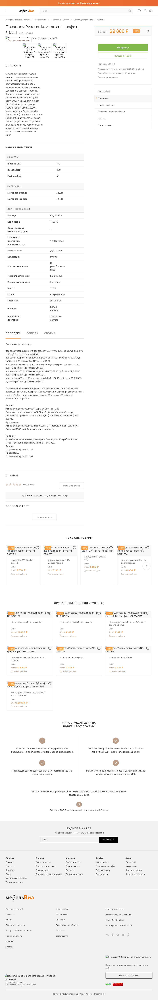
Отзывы (101, 118)
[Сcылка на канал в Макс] (117, 934)
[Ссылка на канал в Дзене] (123, 934)
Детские (70, 870)
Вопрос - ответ (105, 125)
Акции (9, 919)
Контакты (60, 930)
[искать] (130, 11)
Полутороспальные (45, 866)
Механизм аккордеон (16, 878)
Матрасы (70, 858)
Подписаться (108, 839)
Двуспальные (42, 870)
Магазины (61, 919)
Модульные (131, 866)
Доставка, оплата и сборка (111, 111)
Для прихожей (103, 870)
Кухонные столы (134, 870)
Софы (8, 874)
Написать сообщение (129, 975)
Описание (103, 98)
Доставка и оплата (15, 925)
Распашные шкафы (105, 866)
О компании (61, 914)
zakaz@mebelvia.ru (115, 920)
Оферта (9, 941)
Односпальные (43, 862)
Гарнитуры (131, 862)
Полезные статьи (14, 935)
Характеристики (106, 105)
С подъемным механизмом (48, 874)
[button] (146, 566)
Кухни (128, 858)
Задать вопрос (45, 517)
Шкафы (99, 858)
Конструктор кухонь (135, 874)
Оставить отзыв (71, 485)
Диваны (10, 858)
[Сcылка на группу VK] (107, 934)
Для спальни (102, 874)
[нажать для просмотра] (29, 48)
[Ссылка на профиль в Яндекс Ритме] (128, 934)
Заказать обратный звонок (119, 914)
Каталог (10, 914)
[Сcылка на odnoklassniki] (112, 934)
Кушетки (10, 870)
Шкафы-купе (102, 862)
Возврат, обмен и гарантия (19, 930)
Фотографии (104, 91)
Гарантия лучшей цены (67, 925)
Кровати (39, 858)
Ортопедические (14, 882)
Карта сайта (62, 935)
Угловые (10, 866)
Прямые (9, 862)
